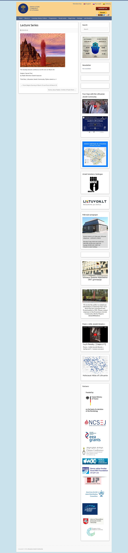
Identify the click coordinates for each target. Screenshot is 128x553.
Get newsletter (86, 68)
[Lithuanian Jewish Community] (36, 13)
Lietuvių (108, 4)
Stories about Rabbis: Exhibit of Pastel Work (62, 90)
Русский (98, 4)
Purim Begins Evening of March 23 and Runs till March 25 (39, 85)
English (88, 4)
